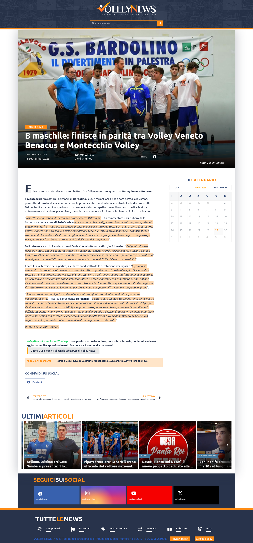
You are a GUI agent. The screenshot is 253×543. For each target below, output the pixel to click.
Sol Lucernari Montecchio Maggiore (98, 361)
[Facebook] (40, 493)
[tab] (50, 529)
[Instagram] (87, 493)
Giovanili (144, 456)
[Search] (160, 23)
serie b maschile (66, 361)
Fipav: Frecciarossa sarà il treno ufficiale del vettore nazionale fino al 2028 (110, 466)
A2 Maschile (30, 456)
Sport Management (91, 456)
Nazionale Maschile (207, 456)
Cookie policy (204, 538)
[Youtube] (134, 493)
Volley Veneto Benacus (133, 361)
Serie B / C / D (36, 126)
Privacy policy (180, 538)
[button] (154, 157)
